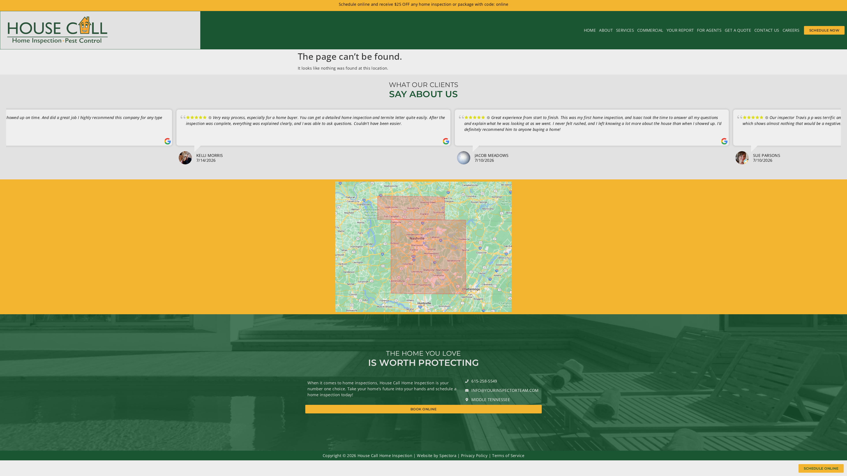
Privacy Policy (474, 455)
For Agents (709, 30)
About (606, 30)
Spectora (447, 455)
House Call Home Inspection (385, 455)
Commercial (650, 30)
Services (625, 30)
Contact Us (766, 30)
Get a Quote (738, 30)
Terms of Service (508, 455)
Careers (791, 30)
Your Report (680, 30)
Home (590, 30)
